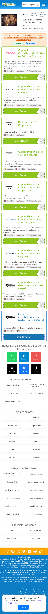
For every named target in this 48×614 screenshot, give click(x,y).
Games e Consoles (36, 490)
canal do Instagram (23, 40)
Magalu (36, 418)
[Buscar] (37, 4)
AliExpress (36, 450)
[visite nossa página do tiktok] (40, 551)
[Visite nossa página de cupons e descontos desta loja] (10, 53)
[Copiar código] (41, 77)
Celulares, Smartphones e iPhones (12, 474)
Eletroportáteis (12, 482)
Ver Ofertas (24, 337)
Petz (12, 450)
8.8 (12, 531)
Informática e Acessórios (12, 498)
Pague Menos (36, 426)
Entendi (23, 607)
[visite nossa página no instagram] (18, 551)
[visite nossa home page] (11, 4)
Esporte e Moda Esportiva (36, 482)
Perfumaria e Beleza (12, 385)
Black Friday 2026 (36, 531)
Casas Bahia (36, 458)
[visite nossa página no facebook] (7, 551)
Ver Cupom (21, 77)
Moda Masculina (12, 393)
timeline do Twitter (34, 38)
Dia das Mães (12, 539)
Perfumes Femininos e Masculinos (36, 385)
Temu (36, 442)
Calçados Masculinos (12, 401)
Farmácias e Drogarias (12, 490)
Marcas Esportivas (36, 498)
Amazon (12, 418)
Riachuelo (12, 434)
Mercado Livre (12, 426)
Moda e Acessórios (12, 506)
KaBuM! (12, 458)
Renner (36, 434)
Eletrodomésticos (36, 474)
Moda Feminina (36, 506)
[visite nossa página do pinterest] (35, 551)
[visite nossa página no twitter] (24, 551)
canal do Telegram (20, 38)
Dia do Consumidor (36, 539)
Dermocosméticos (36, 393)
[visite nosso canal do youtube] (29, 551)
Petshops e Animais (36, 514)
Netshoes (12, 442)
